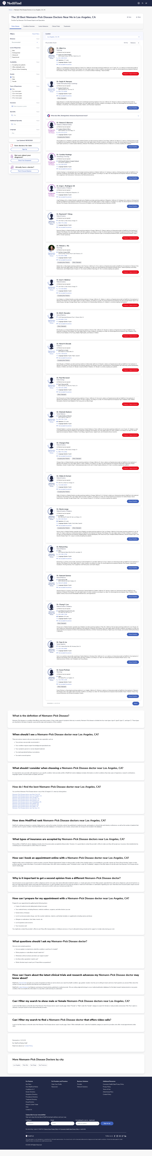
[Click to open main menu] (146, 3)
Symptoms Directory (31, 1094)
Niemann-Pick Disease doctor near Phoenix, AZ (25, 800)
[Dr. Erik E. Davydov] (51, 315)
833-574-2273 (62, 132)
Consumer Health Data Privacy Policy (113, 1084)
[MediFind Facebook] (115, 1136)
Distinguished (16, 53)
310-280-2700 (62, 554)
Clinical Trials (56, 26)
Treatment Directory (31, 1099)
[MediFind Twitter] (123, 1136)
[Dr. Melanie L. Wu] (51, 248)
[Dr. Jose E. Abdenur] (51, 282)
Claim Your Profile (56, 1084)
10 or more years (17, 93)
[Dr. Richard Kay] (51, 549)
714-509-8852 (62, 289)
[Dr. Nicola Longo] (51, 511)
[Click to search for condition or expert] (142, 3)
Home (10, 10)
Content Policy (29, 1046)
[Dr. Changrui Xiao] (51, 445)
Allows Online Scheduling (19, 69)
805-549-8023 (62, 519)
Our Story (28, 1084)
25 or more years (17, 98)
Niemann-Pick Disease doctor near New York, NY (26, 794)
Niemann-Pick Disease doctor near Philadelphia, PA (26, 802)
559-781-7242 (62, 419)
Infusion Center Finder (32, 1104)
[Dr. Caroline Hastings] (51, 157)
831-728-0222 (62, 354)
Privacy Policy (107, 1087)
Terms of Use (106, 1089)
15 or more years (17, 96)
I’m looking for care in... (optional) (85, 1120)
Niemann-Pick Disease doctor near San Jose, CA (26, 808)
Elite (13, 50)
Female (14, 81)
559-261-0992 (62, 388)
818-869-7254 (62, 319)
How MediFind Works (32, 1087)
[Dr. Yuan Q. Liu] (51, 644)
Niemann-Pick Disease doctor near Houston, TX (25, 799)
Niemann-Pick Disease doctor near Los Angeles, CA (27, 796)
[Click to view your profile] (139, 3)
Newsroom (54, 1087)
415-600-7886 (62, 256)
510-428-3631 (62, 164)
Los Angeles (16, 1065)
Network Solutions (82, 1087)
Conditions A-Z (30, 1089)
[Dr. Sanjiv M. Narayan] (51, 84)
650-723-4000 (62, 91)
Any (13, 77)
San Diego (33, 1065)
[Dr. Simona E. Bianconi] (51, 125)
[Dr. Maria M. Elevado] (51, 346)
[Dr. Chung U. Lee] (51, 607)
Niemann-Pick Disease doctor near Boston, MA (25, 805)
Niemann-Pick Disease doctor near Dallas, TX (25, 806)
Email (52, 1120)
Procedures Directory (32, 1097)
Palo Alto (25, 1065)
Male (13, 79)
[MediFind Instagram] (117, 1136)
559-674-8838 (62, 583)
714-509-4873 (62, 485)
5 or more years (16, 91)
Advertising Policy (108, 1092)
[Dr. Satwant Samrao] (51, 578)
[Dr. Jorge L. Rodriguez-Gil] (51, 188)
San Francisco (43, 1065)
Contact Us (29, 1109)
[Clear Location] (139, 37)
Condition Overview (29, 26)
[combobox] (24, 106)
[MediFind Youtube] (120, 1136)
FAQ (27, 1107)
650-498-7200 (62, 614)
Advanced (15, 55)
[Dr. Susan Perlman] (51, 672)
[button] (25, 149)
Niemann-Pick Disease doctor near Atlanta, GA (25, 803)
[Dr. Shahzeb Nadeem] (51, 414)
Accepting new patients (18, 65)
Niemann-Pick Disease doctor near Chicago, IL (25, 797)
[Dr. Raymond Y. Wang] (51, 216)
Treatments (67, 26)
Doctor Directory (30, 1092)
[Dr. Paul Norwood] (51, 380)
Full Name (29, 1120)
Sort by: (126, 42)
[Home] (12, 3)
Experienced (15, 57)
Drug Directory (30, 1102)
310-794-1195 (62, 680)
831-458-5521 (62, 58)
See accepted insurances (65, 64)
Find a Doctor (15, 26)
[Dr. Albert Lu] (51, 50)
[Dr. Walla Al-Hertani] (51, 478)
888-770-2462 (62, 223)
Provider (79, 1084)
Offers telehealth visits (18, 67)
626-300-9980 (62, 649)
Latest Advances (43, 26)
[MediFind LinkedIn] (125, 1136)
